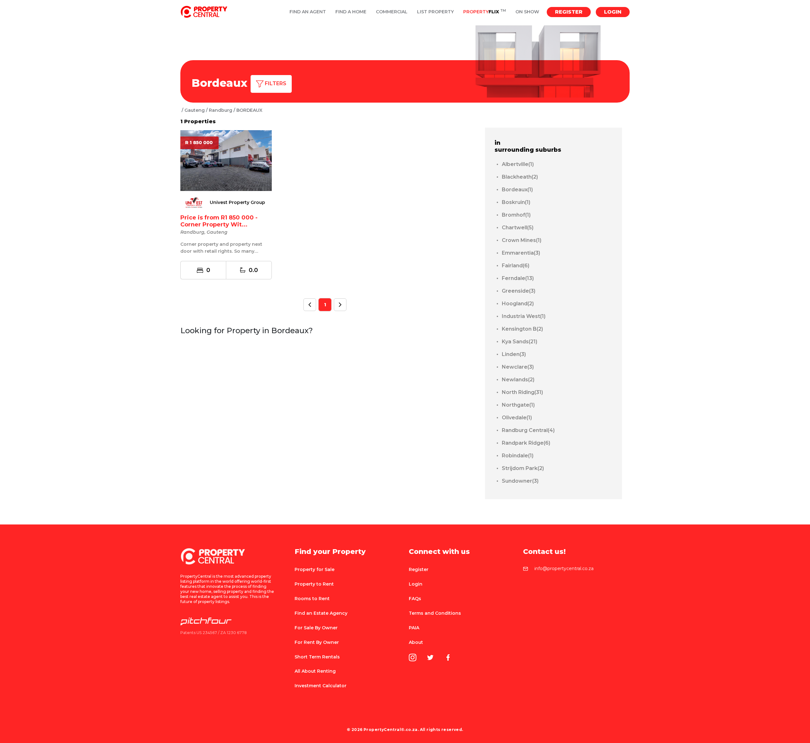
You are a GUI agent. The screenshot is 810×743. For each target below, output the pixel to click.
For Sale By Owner (316, 628)
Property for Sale (314, 569)
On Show (527, 12)
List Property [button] (435, 12)
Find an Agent (308, 12)
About (416, 642)
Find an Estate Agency (321, 613)
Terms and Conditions (435, 613)
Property (484, 12)
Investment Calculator (320, 686)
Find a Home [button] (350, 12)
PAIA (414, 628)
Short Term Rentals (317, 657)
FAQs (415, 598)
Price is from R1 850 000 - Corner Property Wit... (219, 221)
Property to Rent (314, 584)
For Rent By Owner (317, 642)
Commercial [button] (392, 12)
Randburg (220, 110)
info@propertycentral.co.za (564, 568)
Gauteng (194, 110)
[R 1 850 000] (226, 160)
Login (612, 12)
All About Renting (315, 671)
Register (569, 12)
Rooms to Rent (312, 598)
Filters (275, 83)
